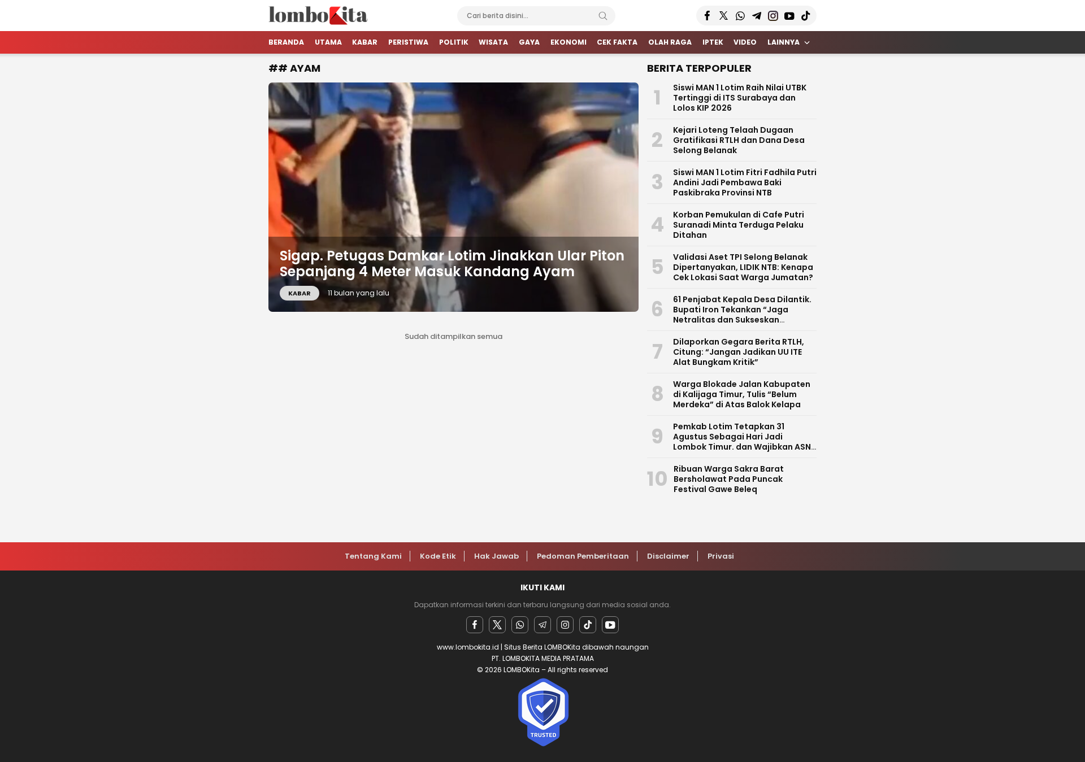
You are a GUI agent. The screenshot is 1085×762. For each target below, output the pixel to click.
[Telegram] (542, 624)
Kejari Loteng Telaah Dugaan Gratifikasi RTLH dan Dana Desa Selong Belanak (739, 140)
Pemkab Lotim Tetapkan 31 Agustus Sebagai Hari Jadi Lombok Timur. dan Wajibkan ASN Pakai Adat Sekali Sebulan (742, 442)
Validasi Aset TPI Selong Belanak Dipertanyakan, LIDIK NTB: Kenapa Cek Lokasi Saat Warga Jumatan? (743, 267)
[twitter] (497, 624)
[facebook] (474, 624)
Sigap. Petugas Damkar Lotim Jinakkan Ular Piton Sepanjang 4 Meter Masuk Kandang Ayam (452, 263)
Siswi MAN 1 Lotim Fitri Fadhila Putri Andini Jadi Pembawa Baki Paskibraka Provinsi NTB (745, 182)
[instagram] (565, 624)
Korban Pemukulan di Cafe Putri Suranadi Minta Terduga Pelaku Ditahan (738, 225)
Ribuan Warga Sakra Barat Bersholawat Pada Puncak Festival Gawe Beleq (729, 479)
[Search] (602, 15)
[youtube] (610, 624)
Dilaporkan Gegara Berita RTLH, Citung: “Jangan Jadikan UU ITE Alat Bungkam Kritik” (738, 352)
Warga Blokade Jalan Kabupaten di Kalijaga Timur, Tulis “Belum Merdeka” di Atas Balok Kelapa (741, 394)
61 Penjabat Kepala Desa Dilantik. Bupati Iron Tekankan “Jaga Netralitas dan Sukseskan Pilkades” (742, 315)
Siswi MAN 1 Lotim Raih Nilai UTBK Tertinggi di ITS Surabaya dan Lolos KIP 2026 (739, 98)
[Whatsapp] (519, 624)
